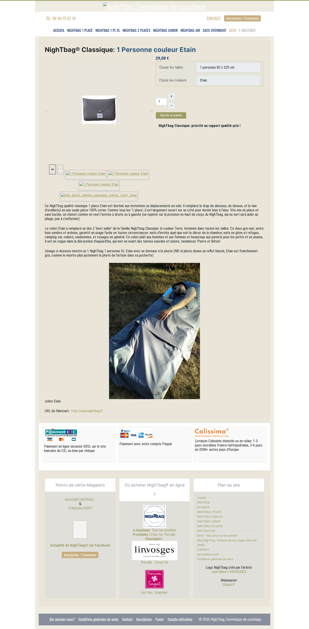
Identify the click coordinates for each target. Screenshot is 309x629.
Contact (127, 619)
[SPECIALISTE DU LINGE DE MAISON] (154, 579)
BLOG (232, 30)
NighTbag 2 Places (136, 30)
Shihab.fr (229, 584)
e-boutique (141, 530)
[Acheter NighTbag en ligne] (154, 516)
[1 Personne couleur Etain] (99, 109)
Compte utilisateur (180, 619)
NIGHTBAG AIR (190, 30)
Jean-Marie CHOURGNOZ (229, 572)
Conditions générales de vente (215, 559)
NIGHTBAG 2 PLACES (210, 526)
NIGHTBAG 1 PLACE (209, 512)
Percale (147, 562)
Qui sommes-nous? (208, 554)
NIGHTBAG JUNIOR (165, 30)
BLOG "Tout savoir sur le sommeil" (217, 535)
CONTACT (214, 18)
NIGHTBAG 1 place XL (210, 516)
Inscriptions (144, 619)
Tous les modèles (164, 530)
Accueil (58, 30)
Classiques (153, 539)
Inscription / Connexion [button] (242, 18)
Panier (159, 619)
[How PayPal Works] (136, 434)
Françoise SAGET (80, 508)
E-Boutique (247, 30)
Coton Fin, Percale (154, 534)
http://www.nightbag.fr (87, 411)
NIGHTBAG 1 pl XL (107, 30)
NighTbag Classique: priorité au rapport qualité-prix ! (199, 126)
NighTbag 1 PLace (80, 30)
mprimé (162, 592)
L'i (155, 592)
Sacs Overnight (214, 30)
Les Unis (147, 592)
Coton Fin (161, 562)
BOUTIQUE (203, 502)
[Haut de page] (303, 623)
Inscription (203, 507)
